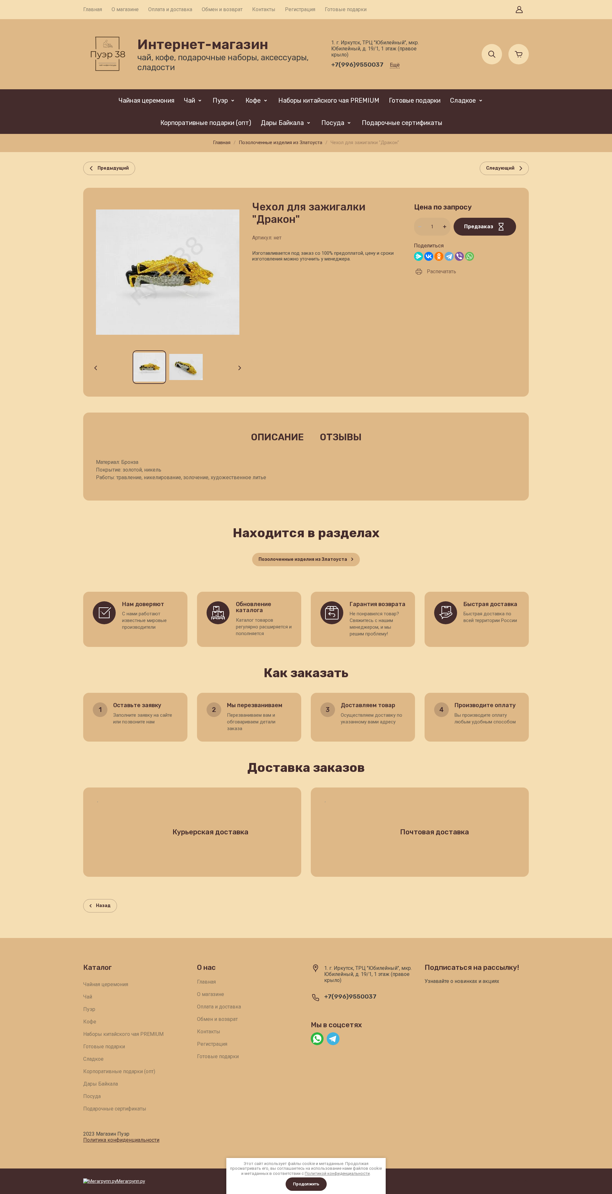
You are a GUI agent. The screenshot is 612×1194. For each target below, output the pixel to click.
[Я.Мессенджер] (418, 256)
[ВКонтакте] (428, 256)
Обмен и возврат (222, 9)
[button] (519, 9)
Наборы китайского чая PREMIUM (328, 100)
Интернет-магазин (202, 44)
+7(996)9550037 (357, 64)
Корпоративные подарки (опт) (205, 123)
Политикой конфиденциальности (337, 1173)
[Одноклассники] (438, 256)
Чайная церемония (146, 100)
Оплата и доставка (170, 9)
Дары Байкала (282, 123)
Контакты (263, 9)
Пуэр (220, 100)
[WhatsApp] (469, 256)
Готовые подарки (346, 9)
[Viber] (459, 256)
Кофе (253, 100)
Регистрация (300, 9)
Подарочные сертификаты (402, 123)
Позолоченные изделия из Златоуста (280, 142)
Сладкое (463, 100)
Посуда (332, 123)
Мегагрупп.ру (131, 1181)
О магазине (125, 9)
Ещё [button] (395, 65)
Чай (189, 100)
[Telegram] (449, 256)
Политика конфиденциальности (121, 1140)
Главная (92, 9)
